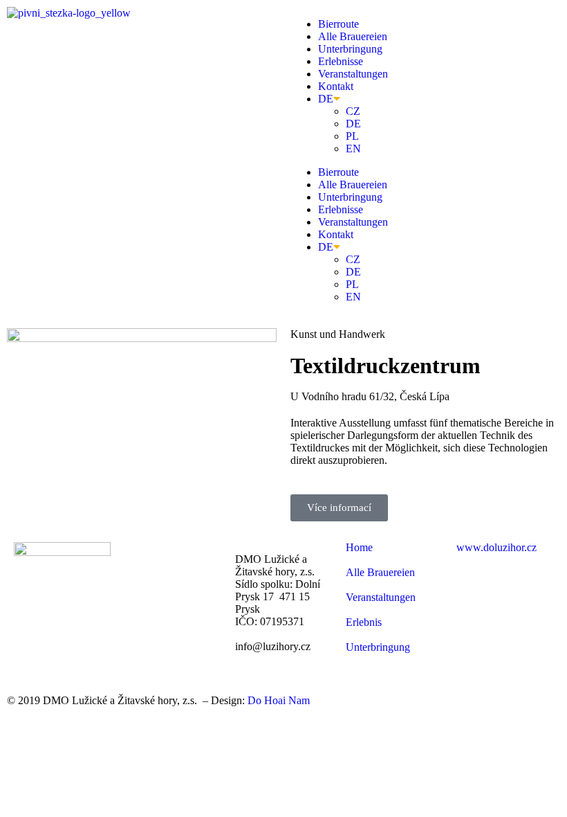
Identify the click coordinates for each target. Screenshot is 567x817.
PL (352, 136)
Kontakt (335, 86)
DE (325, 99)
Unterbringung (350, 49)
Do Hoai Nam (279, 700)
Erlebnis (364, 622)
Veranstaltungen (353, 74)
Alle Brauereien (352, 36)
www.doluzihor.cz (496, 547)
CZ (353, 111)
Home (359, 547)
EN (353, 148)
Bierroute (338, 24)
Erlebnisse (340, 61)
